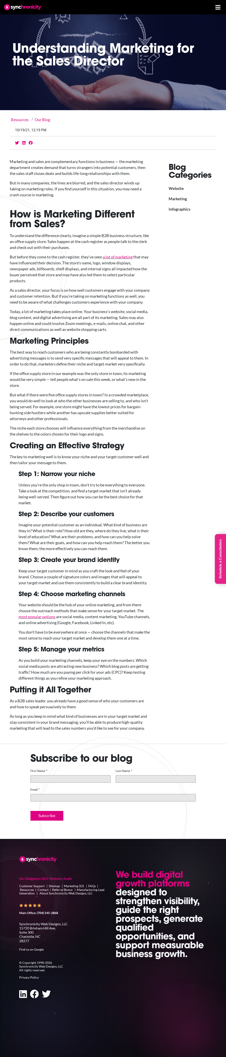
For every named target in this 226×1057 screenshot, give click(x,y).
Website (176, 188)
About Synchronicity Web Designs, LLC (66, 893)
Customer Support (32, 886)
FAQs (92, 886)
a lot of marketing (118, 256)
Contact (43, 890)
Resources (20, 119)
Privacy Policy (29, 977)
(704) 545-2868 (47, 913)
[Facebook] (31, 142)
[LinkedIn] (24, 142)
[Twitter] (17, 142)
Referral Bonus (62, 890)
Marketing (178, 198)
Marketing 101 (74, 886)
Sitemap (54, 886)
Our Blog (42, 119)
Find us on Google (31, 949)
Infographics (179, 209)
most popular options (37, 616)
